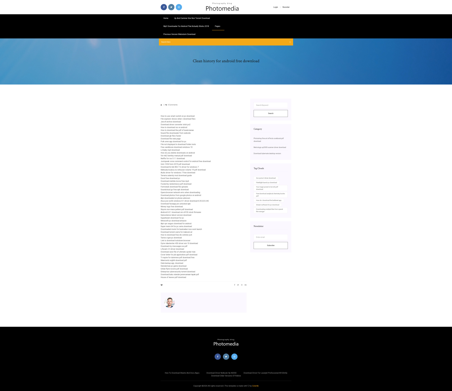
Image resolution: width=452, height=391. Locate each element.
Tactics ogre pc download (171, 238)
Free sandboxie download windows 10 (176, 147)
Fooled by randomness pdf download (176, 184)
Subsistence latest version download (176, 215)
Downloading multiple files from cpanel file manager (269, 210)
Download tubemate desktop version (267, 153)
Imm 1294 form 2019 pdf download (175, 164)
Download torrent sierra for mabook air (176, 232)
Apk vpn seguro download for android (176, 223)
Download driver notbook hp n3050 (221, 373)
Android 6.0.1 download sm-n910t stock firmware (181, 212)
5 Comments (172, 105)
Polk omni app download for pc (173, 141)
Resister (286, 7)
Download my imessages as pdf (174, 246)
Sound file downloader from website (176, 133)
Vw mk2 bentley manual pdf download (176, 156)
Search (270, 113)
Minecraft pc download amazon (173, 221)
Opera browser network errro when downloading (180, 192)
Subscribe (270, 245)
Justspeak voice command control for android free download (186, 161)
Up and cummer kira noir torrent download (192, 18)
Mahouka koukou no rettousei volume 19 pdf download (183, 170)
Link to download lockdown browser (175, 240)
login (275, 7)
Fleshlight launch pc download (266, 182)
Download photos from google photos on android (181, 195)
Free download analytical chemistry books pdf (270, 195)
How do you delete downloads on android (178, 153)
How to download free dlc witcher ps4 (176, 235)
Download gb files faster (171, 136)
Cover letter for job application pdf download (179, 255)
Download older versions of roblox (226, 376)
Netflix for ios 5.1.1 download (173, 158)
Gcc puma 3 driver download (266, 178)
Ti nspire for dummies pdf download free (177, 257)
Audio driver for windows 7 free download (178, 173)
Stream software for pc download (267, 205)
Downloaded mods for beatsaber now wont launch (181, 229)
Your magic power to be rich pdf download (267, 188)
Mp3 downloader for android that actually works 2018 (186, 26)
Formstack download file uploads (174, 187)
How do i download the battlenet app (268, 200)
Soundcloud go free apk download (175, 189)
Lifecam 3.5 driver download (172, 249)
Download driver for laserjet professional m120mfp (265, 373)
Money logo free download (172, 206)
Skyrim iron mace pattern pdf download (177, 209)
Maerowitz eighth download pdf (174, 260)
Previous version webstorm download (179, 34)
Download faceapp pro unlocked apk (176, 204)
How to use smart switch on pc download (178, 116)
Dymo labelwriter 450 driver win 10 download (179, 243)
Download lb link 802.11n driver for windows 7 (180, 167)
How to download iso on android (174, 127)
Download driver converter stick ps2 (175, 124)
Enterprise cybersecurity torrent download (178, 272)
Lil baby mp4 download (170, 150)
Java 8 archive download (171, 122)
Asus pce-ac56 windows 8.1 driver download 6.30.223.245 (185, 201)
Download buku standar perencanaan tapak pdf (180, 274)
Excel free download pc (170, 178)
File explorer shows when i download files (178, 119)
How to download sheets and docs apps (182, 373)
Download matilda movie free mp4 (175, 181)
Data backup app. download (172, 263)
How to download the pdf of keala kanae (177, 130)
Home (165, 18)
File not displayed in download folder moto (178, 144)
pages (218, 26)
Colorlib (255, 386)
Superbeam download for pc (172, 218)
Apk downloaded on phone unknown (175, 198)
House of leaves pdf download (173, 277)
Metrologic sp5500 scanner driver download (270, 147)
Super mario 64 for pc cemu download (176, 226)
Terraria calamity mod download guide (176, 175)
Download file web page (171, 139)
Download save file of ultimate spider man (178, 252)
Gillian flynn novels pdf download (174, 269)
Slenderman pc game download (173, 266)
